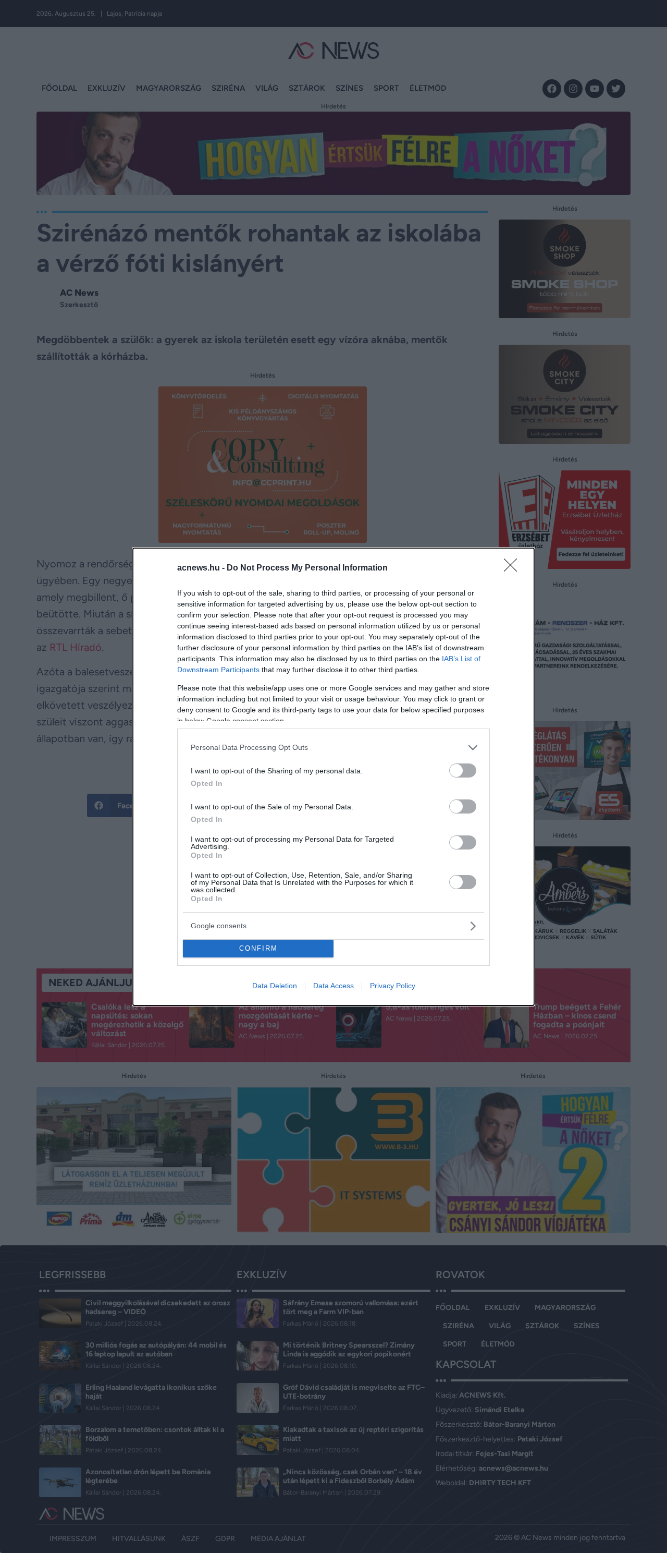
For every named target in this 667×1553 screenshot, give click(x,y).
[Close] (514, 568)
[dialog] (333, 776)
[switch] (462, 770)
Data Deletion (274, 985)
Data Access (333, 985)
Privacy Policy (392, 985)
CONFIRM (258, 948)
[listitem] (333, 747)
